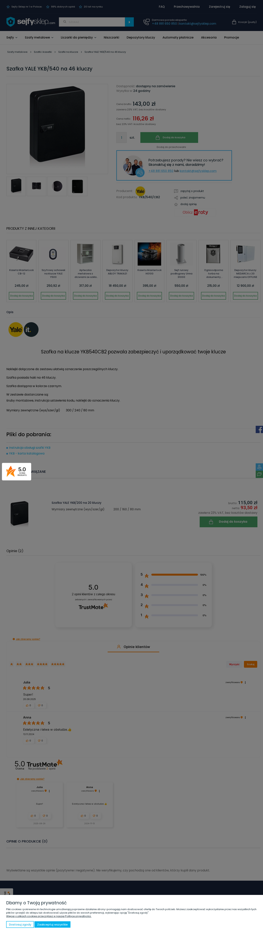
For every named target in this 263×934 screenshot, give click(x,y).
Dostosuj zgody (20, 924)
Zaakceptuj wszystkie (52, 924)
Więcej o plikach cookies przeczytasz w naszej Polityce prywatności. (48, 916)
